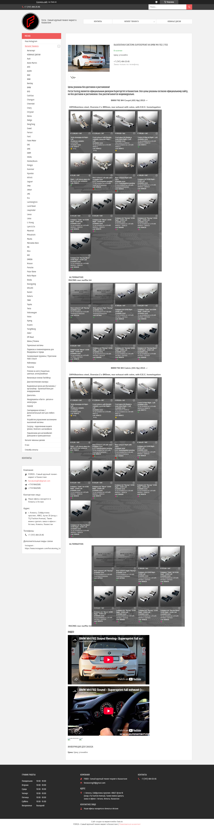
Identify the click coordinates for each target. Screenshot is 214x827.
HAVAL (29, 157)
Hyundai (30, 173)
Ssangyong (31, 284)
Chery (29, 108)
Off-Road (30, 337)
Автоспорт (31, 51)
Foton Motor (31, 141)
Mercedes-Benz (33, 243)
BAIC (28, 75)
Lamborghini (32, 202)
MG (28, 247)
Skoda (29, 280)
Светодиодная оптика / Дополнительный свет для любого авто (40, 413)
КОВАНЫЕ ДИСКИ (33, 55)
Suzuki (29, 292)
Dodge (29, 120)
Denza (29, 116)
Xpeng (29, 321)
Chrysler (30, 112)
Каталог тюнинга (131, 21)
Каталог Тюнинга (32, 46)
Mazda (29, 239)
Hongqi (30, 165)
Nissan (30, 263)
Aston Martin (32, 63)
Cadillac (30, 96)
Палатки (30, 367)
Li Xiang (30, 222)
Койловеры (31, 363)
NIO (28, 255)
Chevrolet (31, 104)
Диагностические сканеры (37, 382)
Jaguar (30, 182)
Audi (29, 59)
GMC (28, 149)
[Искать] (189, 7)
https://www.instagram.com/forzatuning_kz (43, 548)
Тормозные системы (35, 345)
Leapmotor (31, 210)
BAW (28, 79)
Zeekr (29, 333)
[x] (81, 738)
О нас (27, 445)
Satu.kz (120, 822)
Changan (30, 100)
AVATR (29, 71)
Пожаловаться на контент (130, 824)
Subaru (30, 296)
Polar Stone (31, 272)
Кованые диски (174, 21)
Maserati (30, 231)
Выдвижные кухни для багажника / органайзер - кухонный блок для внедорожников (41, 389)
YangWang (31, 329)
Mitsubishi (31, 235)
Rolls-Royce (31, 276)
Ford (29, 136)
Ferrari (30, 132)
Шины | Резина (33, 341)
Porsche (30, 267)
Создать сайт (42, 2)
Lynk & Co (31, 227)
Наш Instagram (31, 41)
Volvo (29, 317)
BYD (28, 91)
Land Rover (31, 206)
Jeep (29, 186)
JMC (28, 194)
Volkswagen (32, 312)
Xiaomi (30, 325)
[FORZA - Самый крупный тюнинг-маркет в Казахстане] (30, 21)
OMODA (29, 259)
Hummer (30, 169)
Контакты (98, 21)
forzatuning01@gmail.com (39, 481)
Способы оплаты (31, 450)
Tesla (29, 308)
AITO (28, 67)
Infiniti (29, 177)
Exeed (29, 128)
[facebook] (73, 738)
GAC (28, 145)
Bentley (30, 83)
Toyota (29, 304)
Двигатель (31, 395)
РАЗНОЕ (30, 406)
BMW (29, 87)
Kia (28, 198)
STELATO (30, 288)
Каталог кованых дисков (35, 440)
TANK (29, 300)
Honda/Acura (32, 161)
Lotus (29, 218)
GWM (29, 153)
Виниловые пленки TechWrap (39, 378)
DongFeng (31, 124)
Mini (29, 251)
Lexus (29, 214)
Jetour (29, 190)
